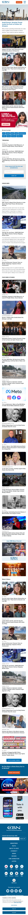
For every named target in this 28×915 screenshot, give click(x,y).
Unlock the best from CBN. (9, 836)
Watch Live (19, 136)
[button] (24, 2)
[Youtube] (7, 890)
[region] (14, 905)
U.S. (4, 133)
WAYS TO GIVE (14, 848)
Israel (16, 133)
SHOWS (14, 856)
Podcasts (14, 136)
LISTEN (14, 861)
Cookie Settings (14, 905)
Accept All (14, 912)
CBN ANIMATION (14, 859)
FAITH (14, 846)
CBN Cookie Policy (17, 902)
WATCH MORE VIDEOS (14, 760)
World (12, 133)
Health (4, 136)
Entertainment (22, 133)
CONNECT (14, 851)
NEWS (14, 853)
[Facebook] (11, 890)
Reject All (14, 908)
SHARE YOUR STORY (14, 772)
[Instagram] (16, 890)
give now (19, 2)
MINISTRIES (14, 843)
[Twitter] (20, 890)
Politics (7, 133)
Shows (8, 136)
